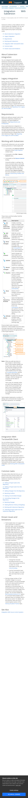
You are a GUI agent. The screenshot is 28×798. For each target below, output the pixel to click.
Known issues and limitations (12, 48)
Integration (11, 8)
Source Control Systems (20, 8)
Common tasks (9, 46)
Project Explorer (18, 150)
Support (18, 2)
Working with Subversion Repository (14, 507)
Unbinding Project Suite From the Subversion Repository (12, 510)
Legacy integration (9, 36)
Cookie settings (14, 790)
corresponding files (12, 372)
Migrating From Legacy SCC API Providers (12, 134)
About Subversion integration (12, 34)
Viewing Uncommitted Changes (13, 496)
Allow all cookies (14, 794)
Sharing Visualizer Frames (12, 603)
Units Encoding (13, 568)
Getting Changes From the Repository (15, 491)
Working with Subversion (11, 41)
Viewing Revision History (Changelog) (15, 504)
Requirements (8, 39)
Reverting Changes (10, 502)
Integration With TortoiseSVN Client (14, 43)
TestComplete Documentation (9, 6)
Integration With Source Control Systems (12, 612)
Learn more (18, 785)
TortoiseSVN (17, 248)
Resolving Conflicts (10, 493)
